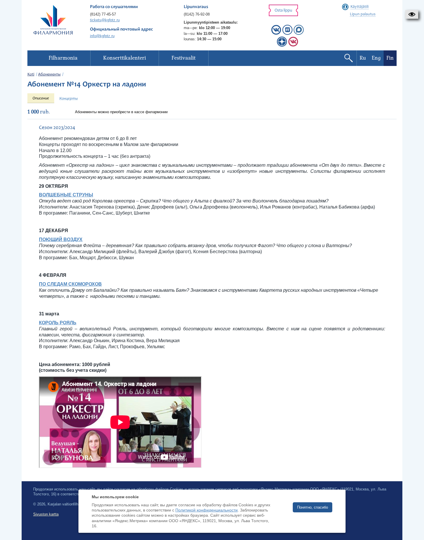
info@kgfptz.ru (102, 36)
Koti (30, 75)
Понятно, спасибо (312, 507)
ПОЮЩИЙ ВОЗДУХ (60, 239)
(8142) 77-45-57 (103, 14)
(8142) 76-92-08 (197, 14)
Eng (376, 58)
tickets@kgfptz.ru (105, 20)
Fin (390, 58)
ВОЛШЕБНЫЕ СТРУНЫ (66, 194)
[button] (411, 14)
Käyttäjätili (359, 7)
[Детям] (293, 45)
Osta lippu (283, 10)
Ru (363, 58)
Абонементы (49, 75)
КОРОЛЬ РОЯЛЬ (57, 322)
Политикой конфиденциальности (206, 510)
